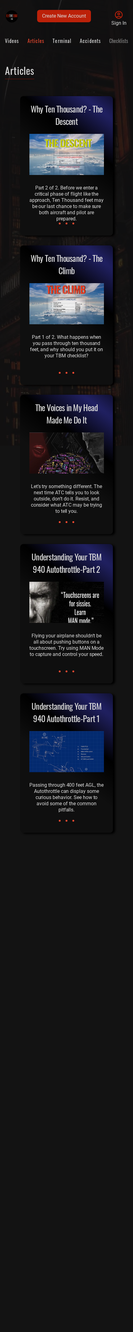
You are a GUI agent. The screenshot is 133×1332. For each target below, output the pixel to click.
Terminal (62, 41)
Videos (12, 41)
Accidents (90, 41)
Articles (36, 41)
